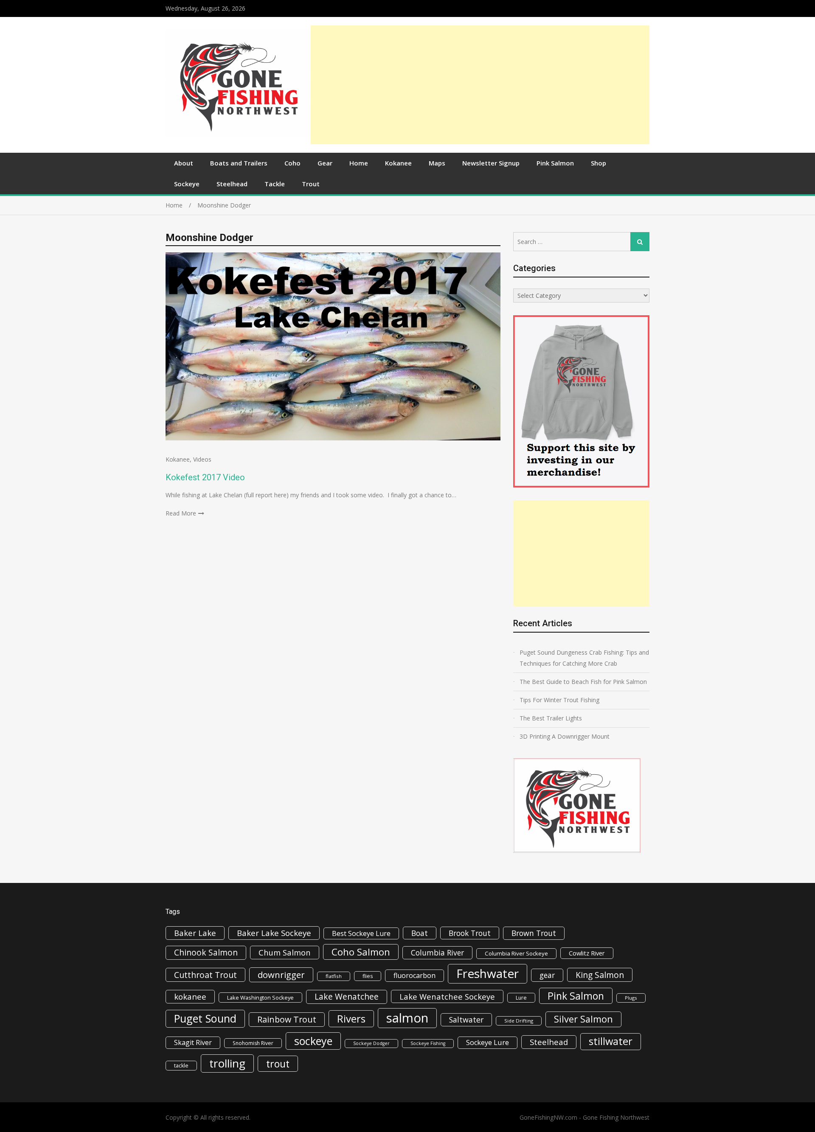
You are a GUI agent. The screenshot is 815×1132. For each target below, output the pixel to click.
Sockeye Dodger (371, 1043)
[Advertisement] (480, 84)
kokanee (190, 996)
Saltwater (466, 1019)
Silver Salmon (583, 1019)
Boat (419, 933)
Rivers (351, 1019)
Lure (521, 997)
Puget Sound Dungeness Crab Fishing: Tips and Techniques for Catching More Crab (584, 657)
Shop (598, 163)
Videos (202, 459)
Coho (292, 163)
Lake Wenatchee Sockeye (447, 996)
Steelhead (231, 183)
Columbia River (437, 952)
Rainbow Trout (286, 1019)
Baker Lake (195, 932)
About (183, 163)
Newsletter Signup (491, 163)
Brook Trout (470, 933)
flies (368, 976)
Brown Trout (533, 933)
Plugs (631, 998)
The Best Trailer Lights (551, 718)
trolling (227, 1063)
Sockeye (187, 183)
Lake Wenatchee (347, 996)
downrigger (281, 975)
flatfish (334, 976)
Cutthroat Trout (205, 975)
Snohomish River (253, 1043)
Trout (311, 183)
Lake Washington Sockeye (260, 997)
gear (547, 975)
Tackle (274, 183)
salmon (407, 1017)
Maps (437, 163)
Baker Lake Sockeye (274, 933)
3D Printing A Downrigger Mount (565, 736)
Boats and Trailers (238, 163)
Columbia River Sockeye (516, 953)
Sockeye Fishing (427, 1043)
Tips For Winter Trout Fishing (559, 700)
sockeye (313, 1041)
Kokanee (398, 163)
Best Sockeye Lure (361, 933)
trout (277, 1063)
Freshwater (487, 973)
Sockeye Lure (487, 1042)
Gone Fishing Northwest (616, 1117)
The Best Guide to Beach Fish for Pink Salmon (583, 682)
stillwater (610, 1041)
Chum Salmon (285, 952)
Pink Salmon (555, 163)
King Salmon (600, 975)
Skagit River (193, 1042)
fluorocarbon (414, 975)
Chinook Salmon (206, 952)
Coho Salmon (361, 951)
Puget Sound (205, 1018)
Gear (325, 163)
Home (358, 163)
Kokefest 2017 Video (205, 477)
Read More (181, 513)
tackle (181, 1065)
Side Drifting (518, 1020)
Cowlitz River (587, 953)
